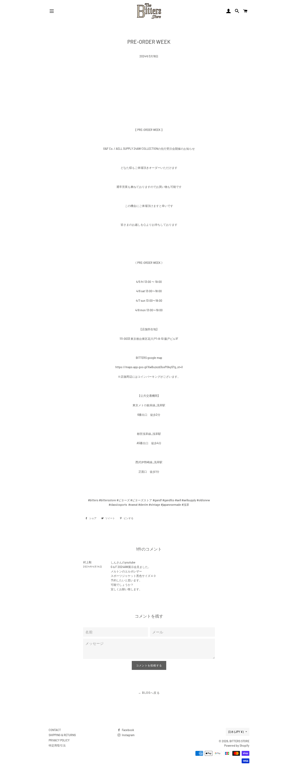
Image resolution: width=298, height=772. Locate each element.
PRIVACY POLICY (59, 740)
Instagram (128, 735)
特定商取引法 (57, 745)
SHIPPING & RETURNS (62, 735)
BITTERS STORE (239, 741)
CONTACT (55, 730)
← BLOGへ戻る (149, 692)
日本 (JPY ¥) (235, 732)
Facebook (127, 730)
